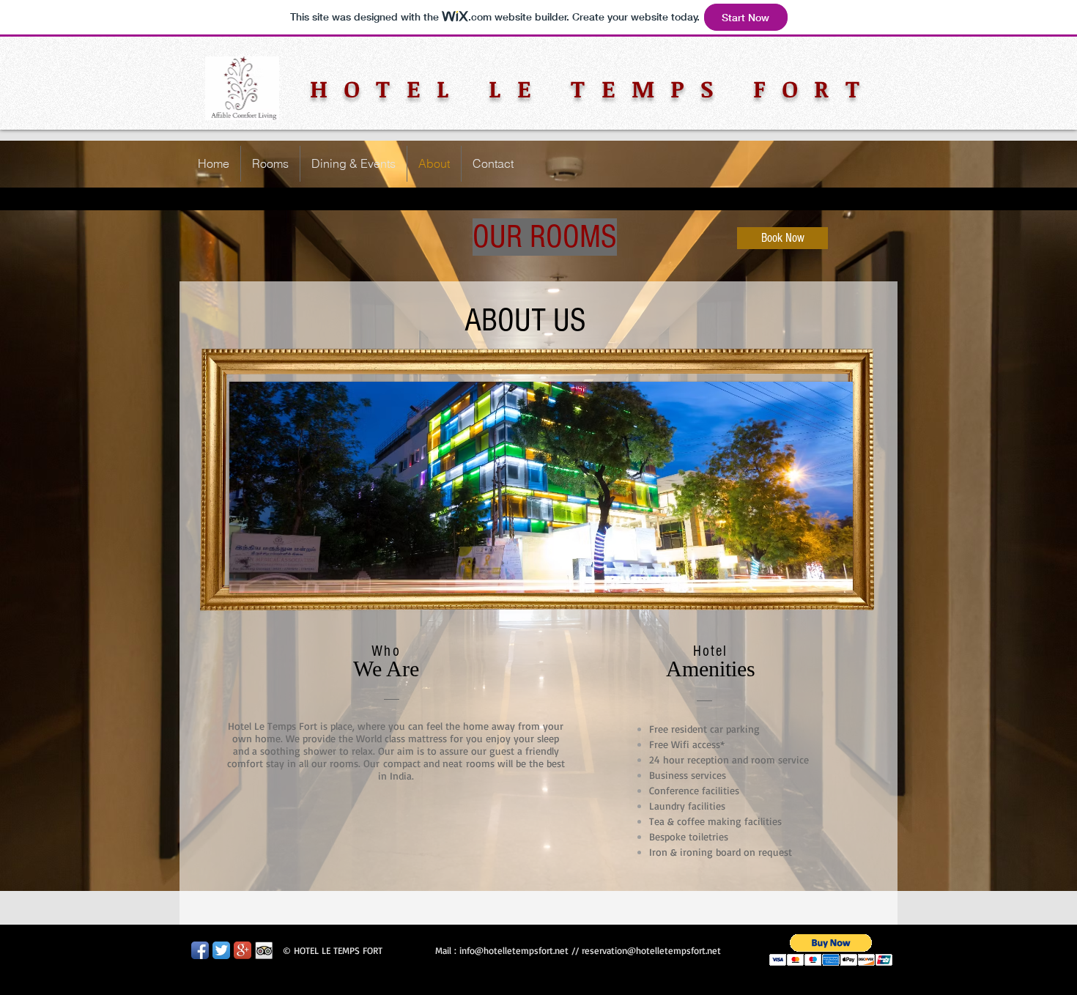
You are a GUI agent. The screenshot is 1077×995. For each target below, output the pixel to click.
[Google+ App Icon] (242, 950)
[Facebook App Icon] (200, 950)
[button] (831, 950)
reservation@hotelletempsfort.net (651, 950)
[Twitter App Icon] (221, 950)
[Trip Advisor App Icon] (264, 950)
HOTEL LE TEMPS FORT (593, 88)
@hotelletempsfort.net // (528, 950)
